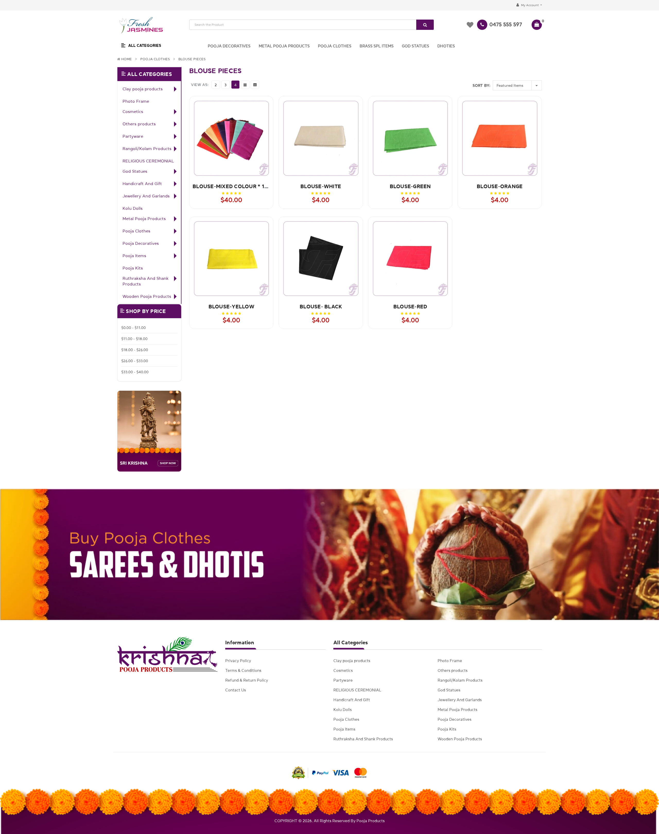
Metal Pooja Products (144, 218)
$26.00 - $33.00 (134, 361)
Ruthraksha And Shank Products (146, 281)
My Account (530, 5)
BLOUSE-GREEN (410, 186)
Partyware (133, 136)
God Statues (135, 171)
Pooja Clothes (155, 59)
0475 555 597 (505, 24)
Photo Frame (136, 101)
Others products (139, 124)
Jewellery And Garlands (146, 196)
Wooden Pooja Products (147, 296)
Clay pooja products (143, 89)
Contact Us (235, 690)
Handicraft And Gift (142, 183)
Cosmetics (133, 111)
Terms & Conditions (243, 670)
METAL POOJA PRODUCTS (284, 46)
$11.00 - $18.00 (134, 339)
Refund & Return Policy (246, 680)
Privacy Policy (238, 661)
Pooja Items (134, 256)
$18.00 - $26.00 (134, 350)
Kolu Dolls (133, 208)
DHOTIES (446, 46)
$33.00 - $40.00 (135, 372)
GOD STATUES (415, 46)
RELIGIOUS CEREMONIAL (148, 161)
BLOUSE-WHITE (320, 186)
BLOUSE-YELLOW (231, 306)
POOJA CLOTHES (334, 46)
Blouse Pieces (192, 59)
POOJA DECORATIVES (229, 46)
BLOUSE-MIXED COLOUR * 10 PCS (236, 186)
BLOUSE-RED (410, 306)
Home (126, 59)
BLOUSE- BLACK (321, 306)
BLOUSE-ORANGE (500, 186)
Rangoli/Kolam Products (147, 148)
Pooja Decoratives (141, 243)
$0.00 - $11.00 (133, 327)
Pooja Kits (133, 268)
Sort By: (481, 85)
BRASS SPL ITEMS (377, 46)
